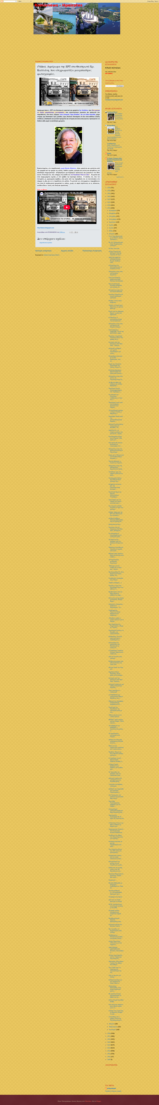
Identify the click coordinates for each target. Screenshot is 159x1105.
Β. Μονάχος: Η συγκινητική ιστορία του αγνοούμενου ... (115, 319)
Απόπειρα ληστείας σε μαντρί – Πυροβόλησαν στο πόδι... (115, 844)
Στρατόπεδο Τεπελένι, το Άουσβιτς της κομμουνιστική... (116, 632)
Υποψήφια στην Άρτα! (115, 897)
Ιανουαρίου (112, 1029)
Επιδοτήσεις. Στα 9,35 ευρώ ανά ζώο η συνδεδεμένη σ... (115, 638)
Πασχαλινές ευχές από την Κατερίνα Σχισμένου (116, 273)
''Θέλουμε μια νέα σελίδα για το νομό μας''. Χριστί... (115, 567)
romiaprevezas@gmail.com (114, 100)
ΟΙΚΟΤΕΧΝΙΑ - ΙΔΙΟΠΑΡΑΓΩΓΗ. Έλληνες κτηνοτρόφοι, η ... (116, 950)
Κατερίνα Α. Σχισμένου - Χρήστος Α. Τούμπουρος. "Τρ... (116, 605)
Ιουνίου (111, 228)
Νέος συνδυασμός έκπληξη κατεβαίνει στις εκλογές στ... (115, 285)
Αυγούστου (112, 222)
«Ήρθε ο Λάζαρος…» (115, 582)
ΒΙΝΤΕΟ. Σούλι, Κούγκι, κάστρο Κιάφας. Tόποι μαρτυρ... (116, 721)
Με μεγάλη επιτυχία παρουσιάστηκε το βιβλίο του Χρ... (115, 995)
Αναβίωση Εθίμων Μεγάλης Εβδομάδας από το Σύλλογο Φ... (116, 520)
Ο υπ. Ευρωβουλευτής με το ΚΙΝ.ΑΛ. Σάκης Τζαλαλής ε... (116, 237)
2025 (109, 190)
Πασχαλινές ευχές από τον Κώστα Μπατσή (116, 290)
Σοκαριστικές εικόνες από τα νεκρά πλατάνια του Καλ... (115, 857)
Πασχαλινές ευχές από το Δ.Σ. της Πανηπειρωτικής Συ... (116, 378)
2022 (109, 199)
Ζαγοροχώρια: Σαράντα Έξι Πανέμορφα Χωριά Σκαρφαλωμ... (116, 830)
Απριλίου (112, 234)
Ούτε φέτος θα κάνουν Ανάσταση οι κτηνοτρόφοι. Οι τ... (115, 444)
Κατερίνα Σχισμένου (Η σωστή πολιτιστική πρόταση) (116, 296)
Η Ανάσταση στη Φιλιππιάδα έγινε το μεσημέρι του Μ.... (115, 267)
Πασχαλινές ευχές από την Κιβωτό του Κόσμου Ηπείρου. (116, 325)
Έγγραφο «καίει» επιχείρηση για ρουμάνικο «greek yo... (115, 913)
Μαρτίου (112, 1024)
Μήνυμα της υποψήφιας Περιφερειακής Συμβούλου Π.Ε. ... (116, 702)
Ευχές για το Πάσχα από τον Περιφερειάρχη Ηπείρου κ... (116, 456)
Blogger (98, 1101)
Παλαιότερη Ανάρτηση (92, 251)
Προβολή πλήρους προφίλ (113, 1091)
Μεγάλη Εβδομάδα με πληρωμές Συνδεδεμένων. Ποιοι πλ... (116, 885)
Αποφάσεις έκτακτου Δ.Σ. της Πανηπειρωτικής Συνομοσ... (115, 487)
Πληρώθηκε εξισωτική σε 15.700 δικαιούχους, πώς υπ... (115, 358)
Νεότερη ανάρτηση (43, 251)
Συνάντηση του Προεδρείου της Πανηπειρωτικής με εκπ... (115, 710)
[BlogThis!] (72, 232)
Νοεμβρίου (112, 213)
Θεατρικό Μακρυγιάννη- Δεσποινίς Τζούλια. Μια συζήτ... (116, 875)
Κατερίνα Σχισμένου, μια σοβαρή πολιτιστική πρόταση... (116, 686)
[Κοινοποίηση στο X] (74, 232)
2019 (109, 208)
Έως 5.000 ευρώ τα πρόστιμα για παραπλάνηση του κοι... (115, 970)
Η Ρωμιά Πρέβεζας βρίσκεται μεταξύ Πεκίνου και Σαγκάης (116, 279)
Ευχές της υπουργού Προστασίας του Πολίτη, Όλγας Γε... (115, 365)
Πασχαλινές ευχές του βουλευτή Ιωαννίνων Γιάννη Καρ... (116, 450)
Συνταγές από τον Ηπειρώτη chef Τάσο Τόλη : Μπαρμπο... (115, 529)
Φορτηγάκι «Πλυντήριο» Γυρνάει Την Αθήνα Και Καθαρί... (116, 963)
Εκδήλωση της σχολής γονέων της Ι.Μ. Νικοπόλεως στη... (115, 869)
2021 (109, 202)
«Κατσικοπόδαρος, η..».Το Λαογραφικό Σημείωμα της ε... (115, 892)
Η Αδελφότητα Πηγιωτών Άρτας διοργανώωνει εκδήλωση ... (114, 613)
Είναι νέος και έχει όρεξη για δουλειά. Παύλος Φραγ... (116, 599)
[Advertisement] (80, 45)
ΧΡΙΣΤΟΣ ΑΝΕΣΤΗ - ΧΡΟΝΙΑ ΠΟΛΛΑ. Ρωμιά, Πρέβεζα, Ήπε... (115, 260)
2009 (109, 1059)
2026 (109, 187)
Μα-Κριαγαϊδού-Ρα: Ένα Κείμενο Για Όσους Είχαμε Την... (116, 573)
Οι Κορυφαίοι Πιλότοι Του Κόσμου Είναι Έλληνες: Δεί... (115, 479)
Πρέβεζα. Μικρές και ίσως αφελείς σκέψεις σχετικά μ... (116, 753)
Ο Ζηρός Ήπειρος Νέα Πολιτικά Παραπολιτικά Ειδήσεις (114, 160)
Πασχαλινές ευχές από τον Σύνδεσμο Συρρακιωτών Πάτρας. (116, 405)
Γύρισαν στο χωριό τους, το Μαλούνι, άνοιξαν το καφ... (116, 1012)
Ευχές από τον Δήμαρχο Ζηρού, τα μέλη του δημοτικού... (116, 313)
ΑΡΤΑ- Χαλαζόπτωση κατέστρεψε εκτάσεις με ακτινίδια (116, 906)
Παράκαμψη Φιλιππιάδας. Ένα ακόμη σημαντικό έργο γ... (115, 988)
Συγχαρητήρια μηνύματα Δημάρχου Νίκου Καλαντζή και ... (116, 810)
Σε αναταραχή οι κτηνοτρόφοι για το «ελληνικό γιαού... (115, 535)
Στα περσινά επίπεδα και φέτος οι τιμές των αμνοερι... (116, 507)
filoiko (109, 153)
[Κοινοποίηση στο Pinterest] (77, 232)
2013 (109, 1048)
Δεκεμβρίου (113, 210)
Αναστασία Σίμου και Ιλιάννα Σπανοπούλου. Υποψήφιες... (115, 494)
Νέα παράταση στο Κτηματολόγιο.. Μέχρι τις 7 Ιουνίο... (116, 626)
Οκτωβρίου (112, 216)
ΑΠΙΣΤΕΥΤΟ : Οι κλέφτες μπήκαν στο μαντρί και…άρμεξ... (116, 432)
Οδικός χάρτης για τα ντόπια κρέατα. (115, 715)
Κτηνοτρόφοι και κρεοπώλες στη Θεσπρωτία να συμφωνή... (114, 645)
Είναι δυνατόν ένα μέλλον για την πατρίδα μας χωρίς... (116, 863)
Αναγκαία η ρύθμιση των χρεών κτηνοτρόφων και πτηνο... (115, 351)
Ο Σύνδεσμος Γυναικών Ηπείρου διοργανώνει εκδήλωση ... (116, 652)
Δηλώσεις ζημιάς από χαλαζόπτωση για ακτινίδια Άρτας (115, 780)
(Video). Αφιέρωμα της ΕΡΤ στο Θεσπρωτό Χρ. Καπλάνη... (115, 513)
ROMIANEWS (111, 1088)
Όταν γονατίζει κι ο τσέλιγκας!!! (114, 691)
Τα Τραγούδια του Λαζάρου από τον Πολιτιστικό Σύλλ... (115, 773)
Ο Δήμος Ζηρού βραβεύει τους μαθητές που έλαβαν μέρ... (116, 767)
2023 (109, 196)
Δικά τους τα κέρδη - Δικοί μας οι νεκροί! (115, 900)
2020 (109, 205)
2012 (109, 1051)
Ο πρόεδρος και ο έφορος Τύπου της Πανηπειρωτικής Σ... (115, 1018)
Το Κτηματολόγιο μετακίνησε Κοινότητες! (114, 561)
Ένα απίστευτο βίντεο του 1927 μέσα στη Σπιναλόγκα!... (115, 851)
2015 (109, 1042)
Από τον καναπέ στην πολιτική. (115, 657)
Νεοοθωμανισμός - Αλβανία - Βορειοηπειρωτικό (115, 920)
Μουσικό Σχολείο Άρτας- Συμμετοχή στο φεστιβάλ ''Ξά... (116, 425)
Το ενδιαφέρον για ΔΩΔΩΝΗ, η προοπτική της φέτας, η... (116, 728)
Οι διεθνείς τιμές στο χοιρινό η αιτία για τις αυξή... (116, 473)
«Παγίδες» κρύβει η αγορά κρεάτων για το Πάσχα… (116, 619)
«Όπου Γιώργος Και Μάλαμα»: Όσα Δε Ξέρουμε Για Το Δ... (115, 253)
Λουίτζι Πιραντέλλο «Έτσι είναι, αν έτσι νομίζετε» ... (115, 943)
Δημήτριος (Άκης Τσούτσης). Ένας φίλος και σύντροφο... (116, 673)
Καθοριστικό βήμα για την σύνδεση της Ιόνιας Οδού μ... (115, 981)
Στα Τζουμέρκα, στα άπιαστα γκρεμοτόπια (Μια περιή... (116, 796)
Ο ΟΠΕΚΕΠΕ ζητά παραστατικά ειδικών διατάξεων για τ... (116, 696)
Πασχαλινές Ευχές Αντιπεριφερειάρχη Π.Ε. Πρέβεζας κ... (115, 390)
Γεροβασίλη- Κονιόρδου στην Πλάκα (116, 579)
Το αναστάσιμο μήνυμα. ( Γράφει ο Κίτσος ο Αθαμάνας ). (116, 412)
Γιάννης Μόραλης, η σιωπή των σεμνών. (115, 462)
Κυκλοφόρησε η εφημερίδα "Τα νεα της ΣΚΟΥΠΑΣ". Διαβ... (116, 331)
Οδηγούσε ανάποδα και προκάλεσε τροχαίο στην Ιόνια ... (116, 549)
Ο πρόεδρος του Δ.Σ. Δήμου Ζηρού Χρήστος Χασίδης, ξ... (116, 759)
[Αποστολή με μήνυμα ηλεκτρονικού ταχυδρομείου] (70, 232)
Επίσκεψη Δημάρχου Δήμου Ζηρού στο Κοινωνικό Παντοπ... (116, 371)
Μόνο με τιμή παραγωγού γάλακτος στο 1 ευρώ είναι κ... (116, 747)
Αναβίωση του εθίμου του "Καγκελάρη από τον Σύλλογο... (116, 837)
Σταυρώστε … (113, 880)
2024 (109, 193)
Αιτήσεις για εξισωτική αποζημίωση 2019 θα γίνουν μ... (116, 741)
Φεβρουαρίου (113, 1026)
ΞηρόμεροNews (112, 112)
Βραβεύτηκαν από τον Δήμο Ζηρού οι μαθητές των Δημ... (115, 593)
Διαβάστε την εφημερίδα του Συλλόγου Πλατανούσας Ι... (116, 790)
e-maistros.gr (111, 143)
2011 (109, 1053)
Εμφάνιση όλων (120, 177)
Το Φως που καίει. (114, 248)
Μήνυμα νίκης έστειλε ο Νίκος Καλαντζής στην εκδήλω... (116, 555)
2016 (109, 1039)
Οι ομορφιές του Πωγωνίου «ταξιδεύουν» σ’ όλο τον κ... (115, 397)
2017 (109, 1036)
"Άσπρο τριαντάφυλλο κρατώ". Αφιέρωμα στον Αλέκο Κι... (115, 957)
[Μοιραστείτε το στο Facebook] (75, 232)
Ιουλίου (111, 225)
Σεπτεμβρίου (113, 219)
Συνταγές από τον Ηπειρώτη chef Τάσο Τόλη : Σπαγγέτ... (115, 679)
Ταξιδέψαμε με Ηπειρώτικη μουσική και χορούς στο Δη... (115, 936)
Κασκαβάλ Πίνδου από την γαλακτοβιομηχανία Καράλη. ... (116, 419)
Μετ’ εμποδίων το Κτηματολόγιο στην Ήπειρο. (115, 930)
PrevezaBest (111, 125)
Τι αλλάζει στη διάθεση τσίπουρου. (115, 785)
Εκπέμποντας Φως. (115, 524)
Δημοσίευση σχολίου (46, 242)
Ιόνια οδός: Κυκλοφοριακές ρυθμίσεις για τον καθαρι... (114, 804)
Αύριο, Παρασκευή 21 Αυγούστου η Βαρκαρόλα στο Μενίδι (114, 147)
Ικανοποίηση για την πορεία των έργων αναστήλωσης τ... (115, 501)
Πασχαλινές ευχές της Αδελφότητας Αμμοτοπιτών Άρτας (115, 467)
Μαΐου (111, 231)
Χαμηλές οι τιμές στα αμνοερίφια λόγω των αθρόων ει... (116, 587)
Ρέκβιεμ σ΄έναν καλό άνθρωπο (115, 301)
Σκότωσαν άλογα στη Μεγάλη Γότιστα (115, 925)
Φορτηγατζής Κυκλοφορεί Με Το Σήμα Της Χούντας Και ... (116, 818)
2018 (109, 1033)
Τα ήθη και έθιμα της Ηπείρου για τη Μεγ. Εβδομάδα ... (115, 384)
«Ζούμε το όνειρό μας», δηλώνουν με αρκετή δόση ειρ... (116, 306)
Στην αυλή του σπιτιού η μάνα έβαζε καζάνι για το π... (116, 1006)
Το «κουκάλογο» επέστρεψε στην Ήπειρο (114, 735)
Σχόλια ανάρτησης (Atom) (51, 255)
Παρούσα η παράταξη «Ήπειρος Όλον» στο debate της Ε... (116, 337)
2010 (109, 1056)
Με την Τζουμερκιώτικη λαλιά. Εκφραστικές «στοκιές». (116, 244)
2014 (109, 1045)
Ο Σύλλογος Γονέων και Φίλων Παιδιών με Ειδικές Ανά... (116, 824)
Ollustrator (88, 1101)
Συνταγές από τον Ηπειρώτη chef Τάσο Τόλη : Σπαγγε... (115, 343)
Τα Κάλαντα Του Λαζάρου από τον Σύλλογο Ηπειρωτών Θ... (116, 542)
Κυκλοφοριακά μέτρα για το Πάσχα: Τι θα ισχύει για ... (115, 438)
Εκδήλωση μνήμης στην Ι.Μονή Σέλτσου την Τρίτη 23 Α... (116, 663)
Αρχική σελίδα (67, 251)
